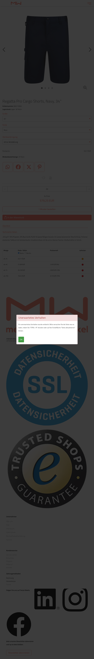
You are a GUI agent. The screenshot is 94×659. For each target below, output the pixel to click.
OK (21, 339)
